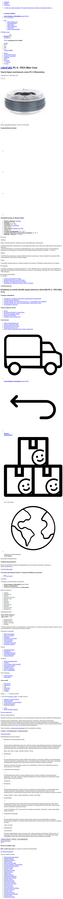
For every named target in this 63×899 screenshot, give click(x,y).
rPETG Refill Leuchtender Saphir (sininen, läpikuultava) (18, 329)
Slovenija (12, 882)
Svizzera (12, 892)
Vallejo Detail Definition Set (11, 323)
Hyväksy (3, 731)
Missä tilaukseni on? (12, 22)
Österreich (13, 877)
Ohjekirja (6, 662)
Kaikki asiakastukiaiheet (13, 29)
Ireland (11, 872)
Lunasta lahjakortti (9, 655)
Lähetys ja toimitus (9, 635)
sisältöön (6, 3)
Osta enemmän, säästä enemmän (12, 664)
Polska (10, 879)
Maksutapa (7, 637)
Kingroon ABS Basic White (11, 324)
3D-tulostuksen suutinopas (11, 304)
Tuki (5, 20)
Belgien (12, 858)
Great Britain (15, 888)
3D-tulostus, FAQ (8, 667)
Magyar (12, 875)
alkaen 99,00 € (16, 16)
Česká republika (18, 864)
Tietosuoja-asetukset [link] (9, 705)
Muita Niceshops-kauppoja (11, 709)
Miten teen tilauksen (9, 634)
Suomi (10, 885)
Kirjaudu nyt (7, 37)
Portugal (12, 880)
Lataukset (4, 276)
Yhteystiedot (10, 27)
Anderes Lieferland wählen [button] (8, 854)
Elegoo (6, 311)
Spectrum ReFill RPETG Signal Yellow (14, 312)
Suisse (10, 891)
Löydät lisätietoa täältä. (7, 569)
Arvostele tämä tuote (6, 286)
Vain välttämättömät (12, 731)
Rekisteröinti (7, 651)
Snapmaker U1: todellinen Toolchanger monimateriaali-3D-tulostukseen (22, 298)
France (11, 869)
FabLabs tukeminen (9, 668)
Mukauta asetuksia (22, 731)
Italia (9, 873)
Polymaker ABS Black (10, 315)
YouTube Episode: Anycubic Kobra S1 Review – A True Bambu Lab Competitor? (25, 301)
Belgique (12, 860)
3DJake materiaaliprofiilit (10, 661)
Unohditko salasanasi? (10, 652)
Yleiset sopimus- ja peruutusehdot (12, 702)
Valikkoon (6, 2)
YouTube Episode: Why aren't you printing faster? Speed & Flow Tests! (22, 303)
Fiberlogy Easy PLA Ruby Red (12, 317)
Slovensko (13, 883)
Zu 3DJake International (7, 851)
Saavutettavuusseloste (9, 703)
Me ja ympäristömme (9, 670)
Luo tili (6, 43)
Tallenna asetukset (5, 839)
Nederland (13, 876)
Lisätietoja (4, 266)
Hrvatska (12, 870)
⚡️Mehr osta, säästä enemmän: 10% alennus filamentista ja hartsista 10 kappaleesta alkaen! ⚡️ (28, 8)
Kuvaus (4, 237)
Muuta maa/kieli (14, 693)
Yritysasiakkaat (8, 641)
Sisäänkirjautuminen (9, 650)
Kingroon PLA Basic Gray (11, 327)
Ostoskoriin (7, 5)
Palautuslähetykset (12, 23)
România (12, 897)
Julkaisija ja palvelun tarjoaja (11, 699)
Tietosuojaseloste (8, 701)
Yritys (5, 708)
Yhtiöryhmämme (8, 675)
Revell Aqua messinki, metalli (11, 314)
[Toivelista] (5, 46)
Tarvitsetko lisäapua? (9, 644)
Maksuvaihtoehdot (12, 26)
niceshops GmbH (12, 696)
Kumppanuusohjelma (9, 665)
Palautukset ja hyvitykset (10, 638)
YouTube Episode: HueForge (11, 300)
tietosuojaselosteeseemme (18, 728)
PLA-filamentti (15, 225)
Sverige (11, 886)
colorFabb (6, 67)
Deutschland (15, 866)
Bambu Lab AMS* (18, 228)
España (11, 867)
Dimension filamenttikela (8, 274)
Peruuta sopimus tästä (6, 712)
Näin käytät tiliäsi (8, 640)
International (15, 857)
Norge (10, 895)
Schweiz (12, 889)
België (10, 861)
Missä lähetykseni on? (9, 654)
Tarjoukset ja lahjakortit (10, 643)
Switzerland (15, 894)
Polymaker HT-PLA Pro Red (11, 326)
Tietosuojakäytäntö (5, 734)
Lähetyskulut (10, 25)
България (13, 863)
